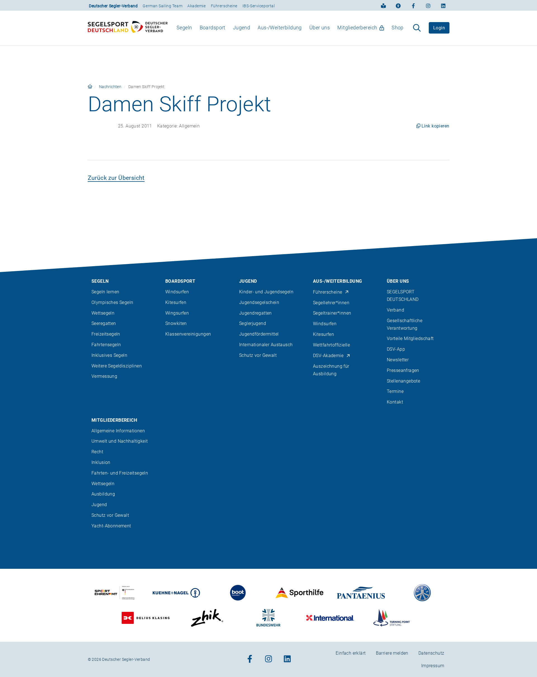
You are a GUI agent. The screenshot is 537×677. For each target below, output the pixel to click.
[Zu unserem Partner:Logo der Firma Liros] (422, 592)
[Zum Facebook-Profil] (413, 5)
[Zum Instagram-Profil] (428, 5)
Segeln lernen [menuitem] (105, 291)
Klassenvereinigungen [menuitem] (188, 334)
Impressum (432, 665)
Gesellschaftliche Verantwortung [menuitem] (404, 324)
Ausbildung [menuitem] (103, 494)
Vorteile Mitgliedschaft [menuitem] (410, 338)
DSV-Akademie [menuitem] (328, 355)
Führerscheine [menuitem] (327, 292)
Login (439, 27)
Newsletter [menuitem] (398, 359)
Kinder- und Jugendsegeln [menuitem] (266, 291)
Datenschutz (431, 653)
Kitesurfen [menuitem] (175, 302)
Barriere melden (392, 653)
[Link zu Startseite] (90, 86)
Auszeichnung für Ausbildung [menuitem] (331, 370)
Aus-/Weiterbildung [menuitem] (280, 27)
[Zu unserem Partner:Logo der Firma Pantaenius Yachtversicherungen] (361, 592)
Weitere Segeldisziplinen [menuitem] (116, 366)
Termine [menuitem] (395, 391)
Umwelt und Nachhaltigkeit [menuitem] (119, 441)
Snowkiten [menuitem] (176, 323)
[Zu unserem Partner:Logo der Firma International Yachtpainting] (330, 618)
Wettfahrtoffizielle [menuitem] (331, 345)
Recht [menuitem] (97, 451)
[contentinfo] (268, 457)
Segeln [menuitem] (184, 27)
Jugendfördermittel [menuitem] (259, 334)
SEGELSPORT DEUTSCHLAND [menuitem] (403, 295)
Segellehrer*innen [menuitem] (331, 302)
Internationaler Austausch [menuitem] (266, 344)
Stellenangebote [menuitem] (403, 381)
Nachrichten (110, 86)
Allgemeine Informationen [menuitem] (118, 430)
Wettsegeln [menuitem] (102, 313)
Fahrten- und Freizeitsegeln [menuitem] (119, 473)
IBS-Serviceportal (258, 6)
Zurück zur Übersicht (116, 177)
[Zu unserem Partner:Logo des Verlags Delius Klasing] (145, 618)
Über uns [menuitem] (319, 27)
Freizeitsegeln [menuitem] (105, 334)
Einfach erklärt (351, 653)
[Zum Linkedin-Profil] (443, 5)
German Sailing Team (162, 6)
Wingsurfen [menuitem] (177, 313)
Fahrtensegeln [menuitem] (106, 344)
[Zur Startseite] (128, 28)
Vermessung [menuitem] (104, 376)
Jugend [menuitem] (241, 27)
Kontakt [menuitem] (395, 402)
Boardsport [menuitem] (212, 27)
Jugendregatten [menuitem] (255, 313)
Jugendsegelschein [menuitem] (259, 302)
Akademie (196, 6)
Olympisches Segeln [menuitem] (112, 302)
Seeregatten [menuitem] (103, 323)
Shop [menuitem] (398, 27)
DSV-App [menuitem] (396, 349)
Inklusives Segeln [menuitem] (109, 355)
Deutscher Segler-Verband (113, 6)
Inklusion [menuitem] (100, 462)
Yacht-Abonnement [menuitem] (111, 526)
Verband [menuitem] (395, 310)
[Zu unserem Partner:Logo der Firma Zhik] (207, 618)
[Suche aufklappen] (417, 28)
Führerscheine (224, 6)
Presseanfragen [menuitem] (403, 370)
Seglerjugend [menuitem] (252, 323)
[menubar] (290, 28)
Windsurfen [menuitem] (177, 291)
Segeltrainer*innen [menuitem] (332, 313)
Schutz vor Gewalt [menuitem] (258, 355)
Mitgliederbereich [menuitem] (357, 27)
